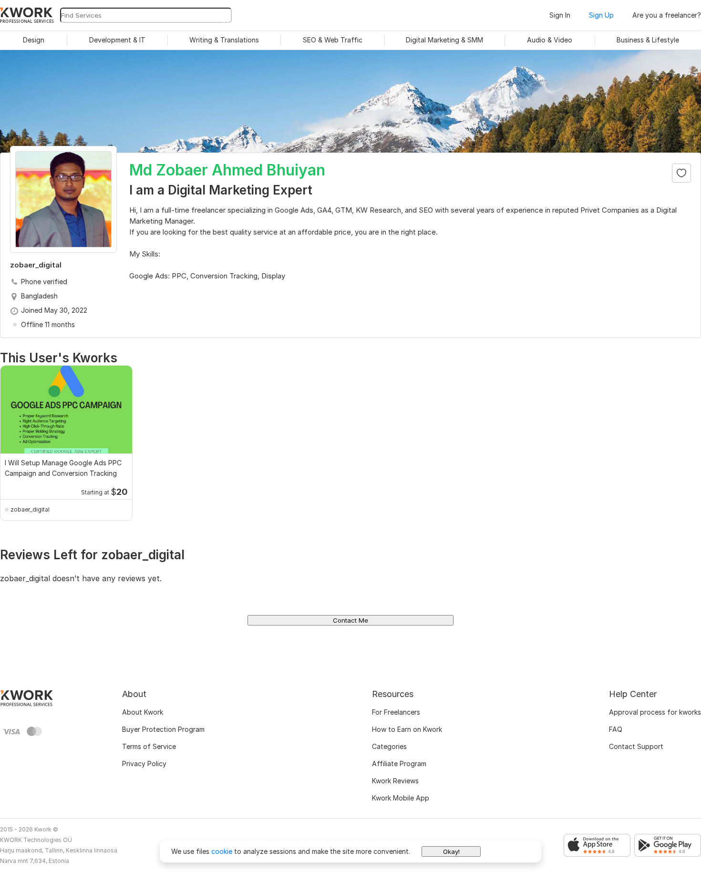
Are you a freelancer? (666, 15)
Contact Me (350, 620)
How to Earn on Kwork (407, 729)
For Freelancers (396, 712)
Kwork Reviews (395, 781)
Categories (389, 746)
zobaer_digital (30, 509)
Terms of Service (149, 746)
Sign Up (601, 15)
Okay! (451, 851)
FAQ (615, 729)
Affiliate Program (399, 763)
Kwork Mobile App (400, 798)
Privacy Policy (144, 763)
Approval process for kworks (655, 712)
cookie (221, 851)
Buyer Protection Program (163, 729)
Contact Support (636, 746)
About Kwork (142, 712)
